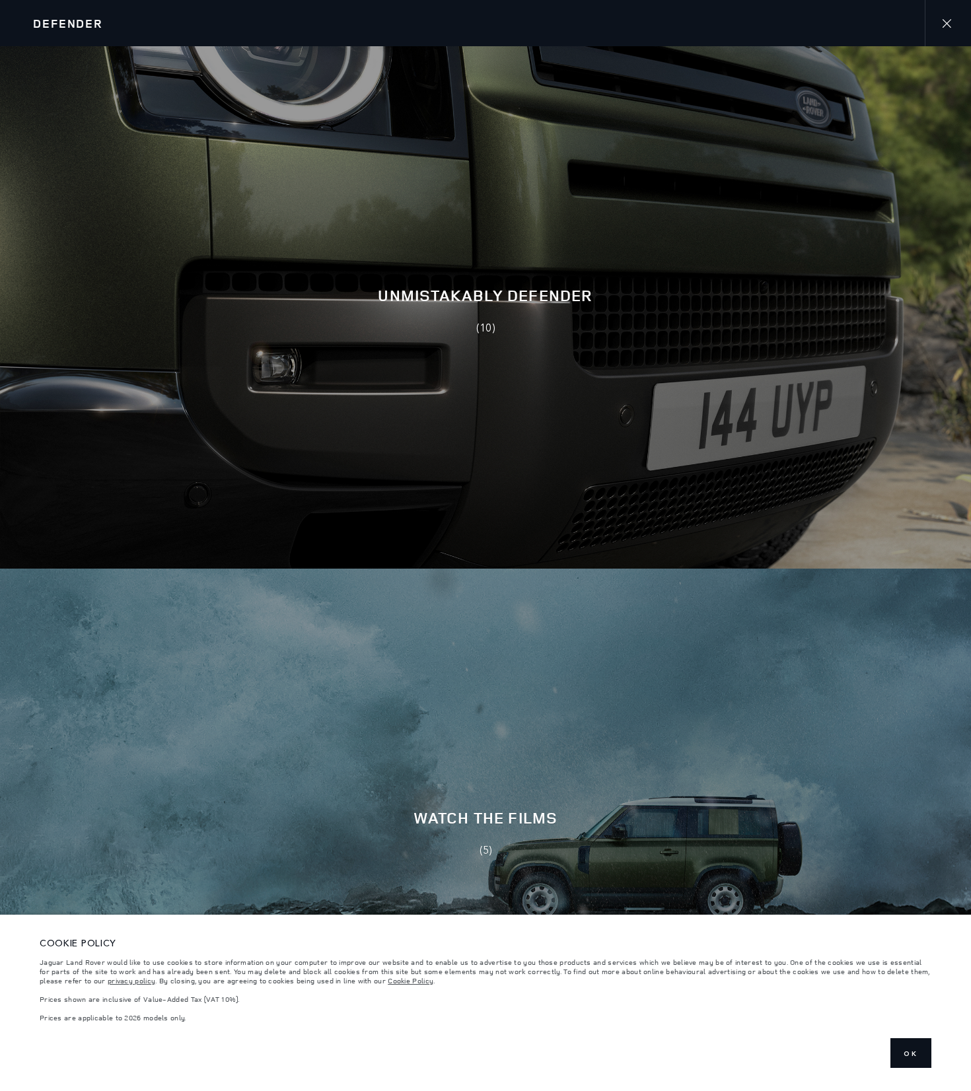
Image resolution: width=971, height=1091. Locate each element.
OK (911, 1053)
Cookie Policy (410, 980)
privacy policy (131, 980)
